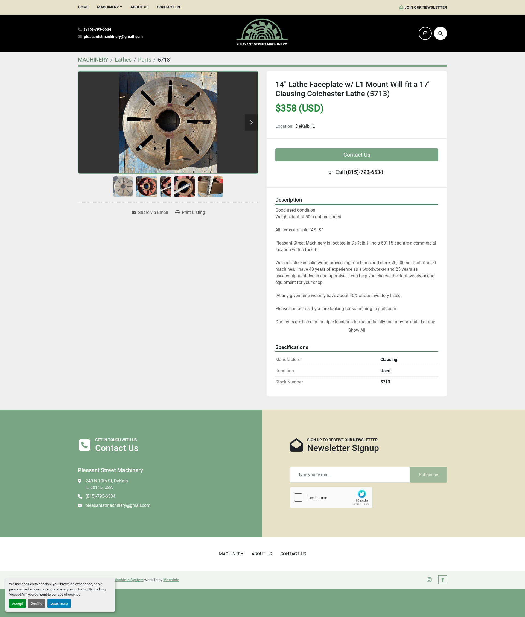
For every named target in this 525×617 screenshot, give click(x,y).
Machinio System (128, 580)
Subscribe (428, 474)
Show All (356, 330)
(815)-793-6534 (97, 29)
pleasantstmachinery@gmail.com (113, 36)
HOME (83, 7)
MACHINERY (108, 7)
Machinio (171, 580)
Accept (17, 603)
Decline (36, 603)
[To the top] (442, 579)
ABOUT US (139, 7)
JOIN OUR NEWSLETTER (425, 7)
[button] (109, 7)
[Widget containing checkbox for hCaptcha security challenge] (331, 497)
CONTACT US (168, 7)
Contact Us (356, 155)
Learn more (59, 603)
